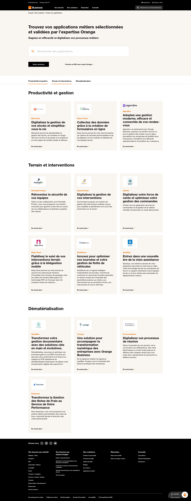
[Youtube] (55, 443)
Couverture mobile (88, 458)
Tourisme (31, 480)
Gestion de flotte (87, 461)
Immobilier (31, 468)
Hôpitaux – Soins (33, 455)
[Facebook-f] (50, 443)
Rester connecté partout (63, 458)
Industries (31, 458)
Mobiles (85, 465)
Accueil (30, 13)
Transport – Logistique (34, 474)
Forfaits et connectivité (89, 455)
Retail (30, 471)
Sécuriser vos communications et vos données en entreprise (66, 461)
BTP (29, 461)
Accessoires (86, 468)
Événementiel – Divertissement (37, 483)
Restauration (32, 486)
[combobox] (149, 8)
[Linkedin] (46, 443)
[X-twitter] (41, 443)
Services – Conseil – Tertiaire (36, 477)
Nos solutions (39, 13)
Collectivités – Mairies (34, 465)
